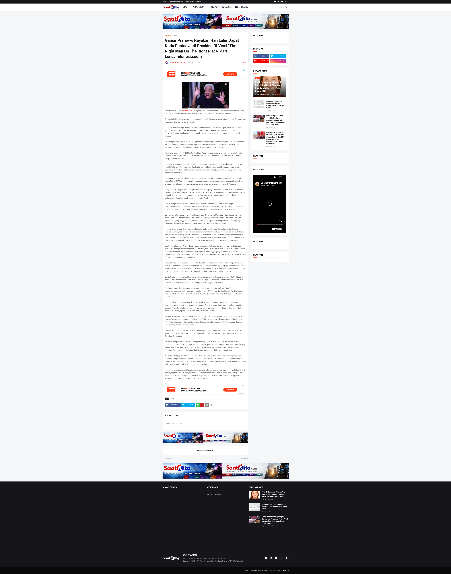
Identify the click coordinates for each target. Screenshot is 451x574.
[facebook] (275, 2)
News (185, 7)
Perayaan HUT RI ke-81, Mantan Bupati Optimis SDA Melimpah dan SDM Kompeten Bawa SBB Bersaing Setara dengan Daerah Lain (275, 138)
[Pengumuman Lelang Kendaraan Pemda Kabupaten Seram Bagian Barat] (259, 104)
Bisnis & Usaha (241, 7)
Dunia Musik (227, 7)
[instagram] (281, 558)
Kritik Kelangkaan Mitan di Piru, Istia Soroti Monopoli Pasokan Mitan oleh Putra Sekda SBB (273, 494)
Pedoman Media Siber (176, 2)
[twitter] (278, 2)
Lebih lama (243, 459)
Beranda (168, 35)
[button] (281, 7)
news (175, 35)
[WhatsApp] (198, 405)
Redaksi (198, 2)
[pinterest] (285, 2)
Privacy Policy (189, 2)
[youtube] (282, 2)
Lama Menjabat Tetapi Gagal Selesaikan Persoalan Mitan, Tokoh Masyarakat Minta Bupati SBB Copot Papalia (275, 120)
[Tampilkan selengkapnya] (212, 405)
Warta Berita (198, 7)
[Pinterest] (202, 405)
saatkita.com (187, 111)
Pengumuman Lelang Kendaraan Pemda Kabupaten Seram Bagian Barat (276, 104)
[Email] (207, 405)
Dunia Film (214, 7)
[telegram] (287, 558)
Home (164, 2)
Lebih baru (168, 459)
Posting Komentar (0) (205, 450)
